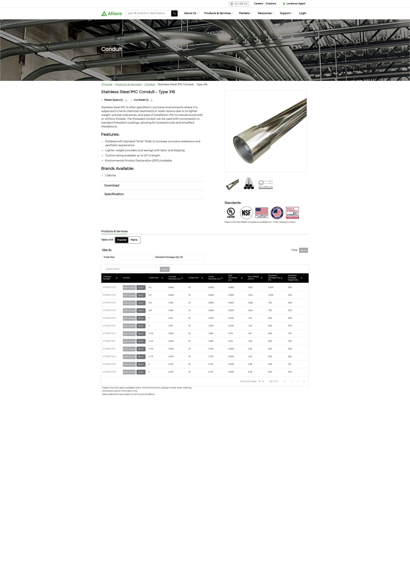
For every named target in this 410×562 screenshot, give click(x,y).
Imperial (121, 240)
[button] (191, 13)
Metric (134, 240)
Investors (271, 4)
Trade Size (109, 257)
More (140, 288)
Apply (303, 251)
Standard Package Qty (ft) (169, 257)
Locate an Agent (296, 4)
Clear (294, 250)
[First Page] (285, 381)
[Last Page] (304, 381)
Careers (258, 4)
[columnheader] (112, 278)
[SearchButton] (174, 13)
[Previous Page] (291, 381)
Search (164, 270)
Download (111, 185)
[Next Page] (298, 381)
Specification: (114, 194)
